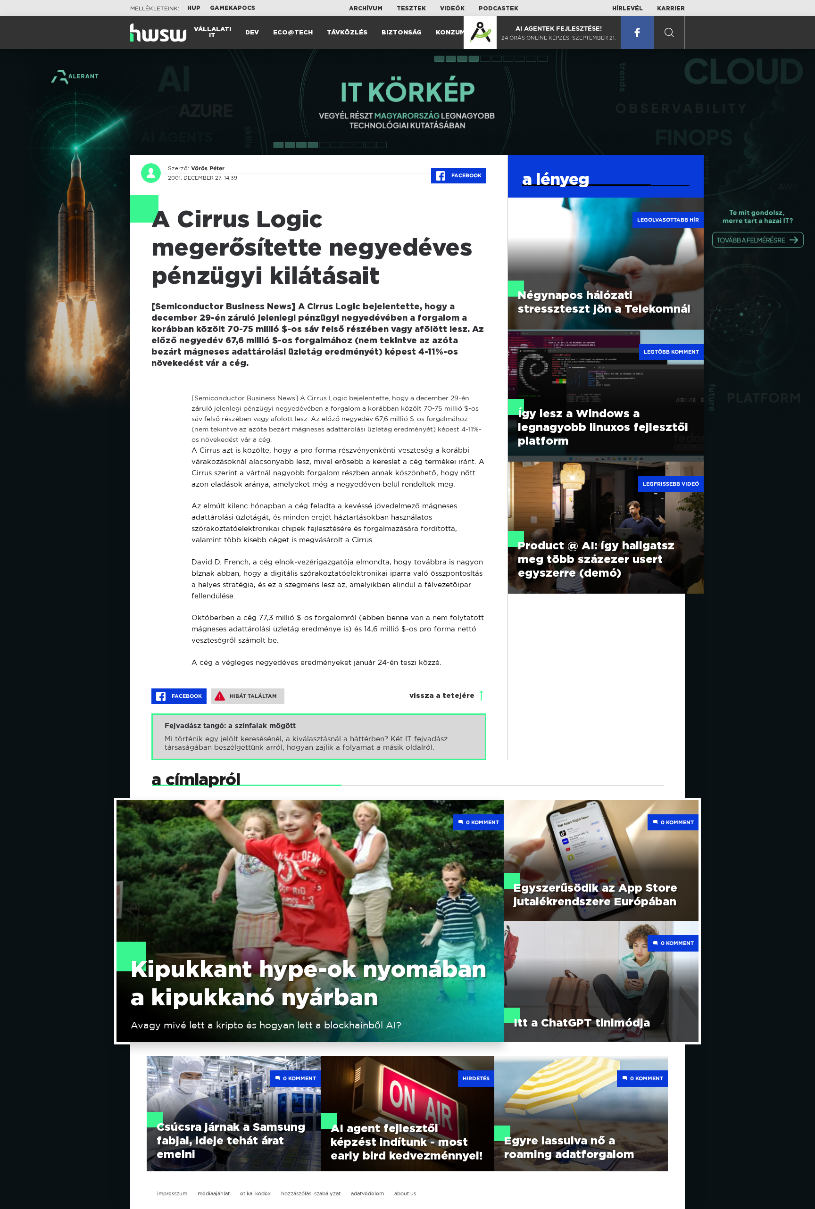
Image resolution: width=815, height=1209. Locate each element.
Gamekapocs (232, 8)
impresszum (172, 1193)
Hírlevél (627, 8)
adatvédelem (367, 1193)
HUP (193, 8)
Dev (252, 33)
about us (405, 1193)
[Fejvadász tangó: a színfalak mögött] (319, 737)
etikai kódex (255, 1193)
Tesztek (411, 8)
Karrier (671, 8)
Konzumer (455, 33)
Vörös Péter (208, 168)
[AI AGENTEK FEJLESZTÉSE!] (480, 32)
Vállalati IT (212, 32)
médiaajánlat (214, 1193)
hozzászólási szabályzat (311, 1193)
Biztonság (402, 33)
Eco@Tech (293, 33)
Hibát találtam (253, 696)
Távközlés (347, 33)
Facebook (466, 175)
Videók (452, 8)
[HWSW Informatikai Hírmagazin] (158, 32)
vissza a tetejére (441, 695)
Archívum (366, 8)
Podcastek (498, 8)
